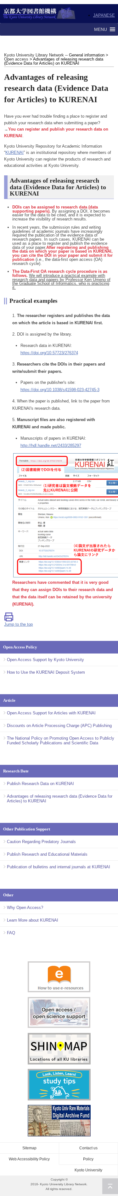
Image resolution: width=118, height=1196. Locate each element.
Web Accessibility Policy (29, 1159)
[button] (100, 29)
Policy (88, 1159)
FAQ (11, 932)
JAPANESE (104, 15)
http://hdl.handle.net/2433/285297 (50, 445)
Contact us (88, 1148)
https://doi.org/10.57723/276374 (49, 352)
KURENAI (14, 152)
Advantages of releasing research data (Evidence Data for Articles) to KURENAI (59, 798)
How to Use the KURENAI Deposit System (46, 672)
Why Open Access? (25, 907)
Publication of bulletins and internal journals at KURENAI (58, 867)
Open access (16, 59)
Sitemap (29, 1148)
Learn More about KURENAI (32, 920)
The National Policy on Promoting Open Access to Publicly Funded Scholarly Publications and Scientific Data (60, 740)
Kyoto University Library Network (39, 13)
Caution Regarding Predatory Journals (41, 841)
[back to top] (110, 1186)
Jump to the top (18, 624)
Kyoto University (88, 1170)
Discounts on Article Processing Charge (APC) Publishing (59, 725)
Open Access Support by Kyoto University (45, 659)
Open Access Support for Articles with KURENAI (51, 713)
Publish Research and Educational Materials (47, 854)
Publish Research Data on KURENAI (40, 783)
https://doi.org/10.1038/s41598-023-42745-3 (59, 389)
